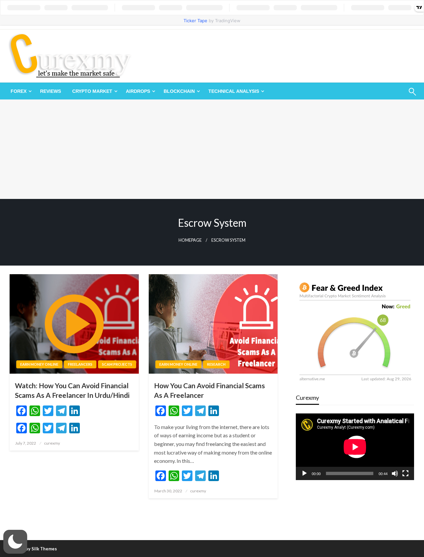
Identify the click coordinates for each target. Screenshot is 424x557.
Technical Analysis (233, 91)
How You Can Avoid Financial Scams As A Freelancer (209, 390)
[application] (355, 446)
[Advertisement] (212, 149)
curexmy (52, 443)
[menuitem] (19, 91)
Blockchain (179, 91)
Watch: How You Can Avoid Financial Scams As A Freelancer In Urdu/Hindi (72, 390)
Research (216, 364)
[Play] (304, 473)
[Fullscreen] (405, 473)
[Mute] (395, 473)
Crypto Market (92, 91)
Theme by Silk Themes (33, 548)
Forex (18, 91)
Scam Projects (117, 364)
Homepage (190, 240)
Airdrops (138, 91)
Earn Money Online (39, 364)
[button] (15, 542)
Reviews (50, 91)
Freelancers (80, 364)
